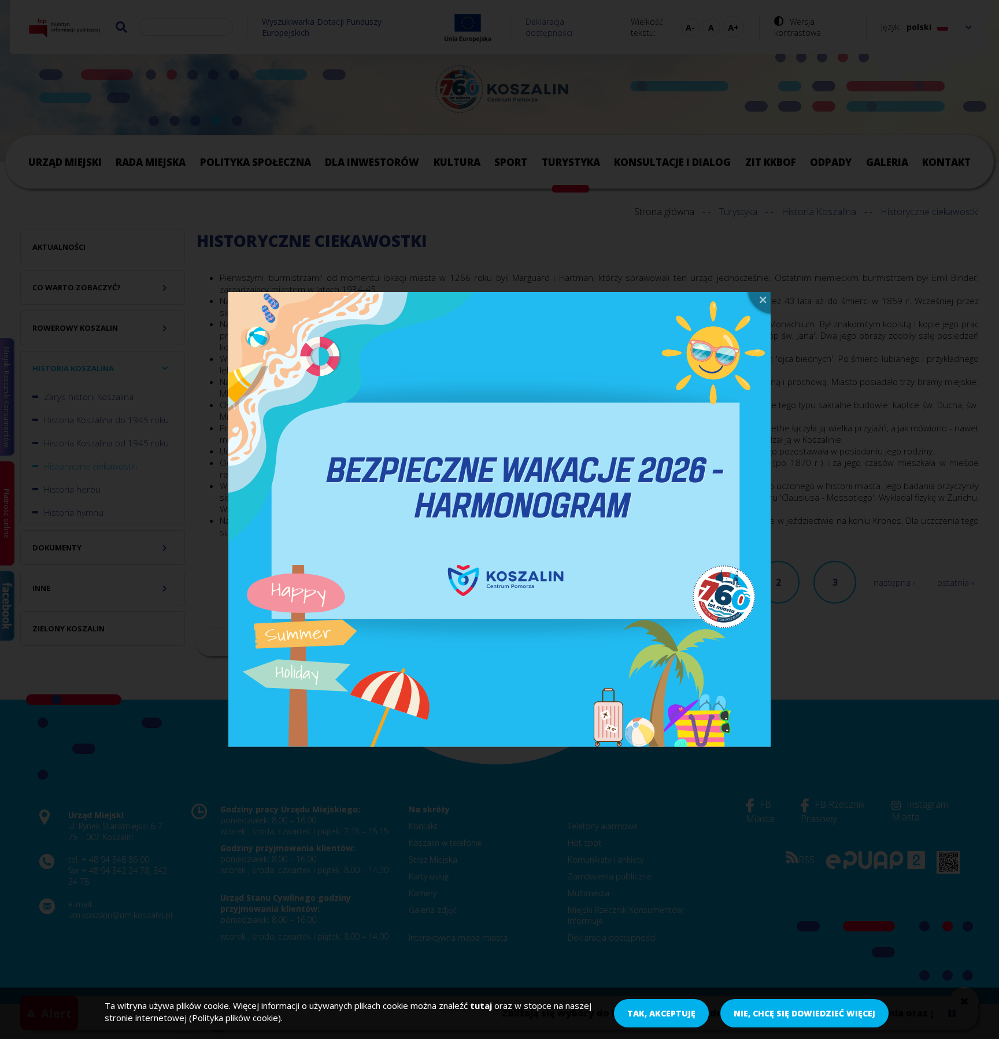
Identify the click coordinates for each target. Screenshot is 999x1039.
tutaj (481, 1005)
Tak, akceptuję (661, 1013)
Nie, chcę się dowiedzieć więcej (804, 1013)
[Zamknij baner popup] (758, 304)
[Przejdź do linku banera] (499, 520)
